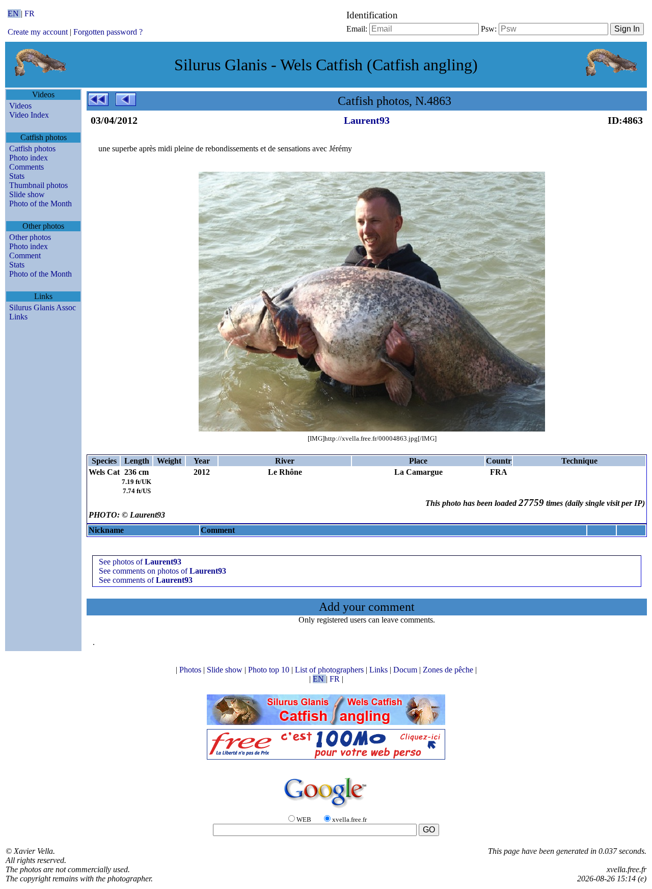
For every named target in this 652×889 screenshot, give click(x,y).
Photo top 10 (269, 669)
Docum (406, 669)
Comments (26, 167)
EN (14, 13)
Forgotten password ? (108, 32)
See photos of (140, 561)
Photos (191, 669)
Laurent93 (367, 120)
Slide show (27, 194)
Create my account (38, 32)
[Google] (326, 808)
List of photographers (330, 669)
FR (29, 13)
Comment (25, 255)
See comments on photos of (162, 571)
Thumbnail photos (38, 185)
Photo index (28, 157)
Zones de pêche (449, 669)
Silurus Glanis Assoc (42, 307)
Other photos (30, 237)
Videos (20, 105)
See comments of (146, 580)
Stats (16, 176)
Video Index (29, 115)
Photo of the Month (40, 203)
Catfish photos (32, 148)
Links (18, 316)
